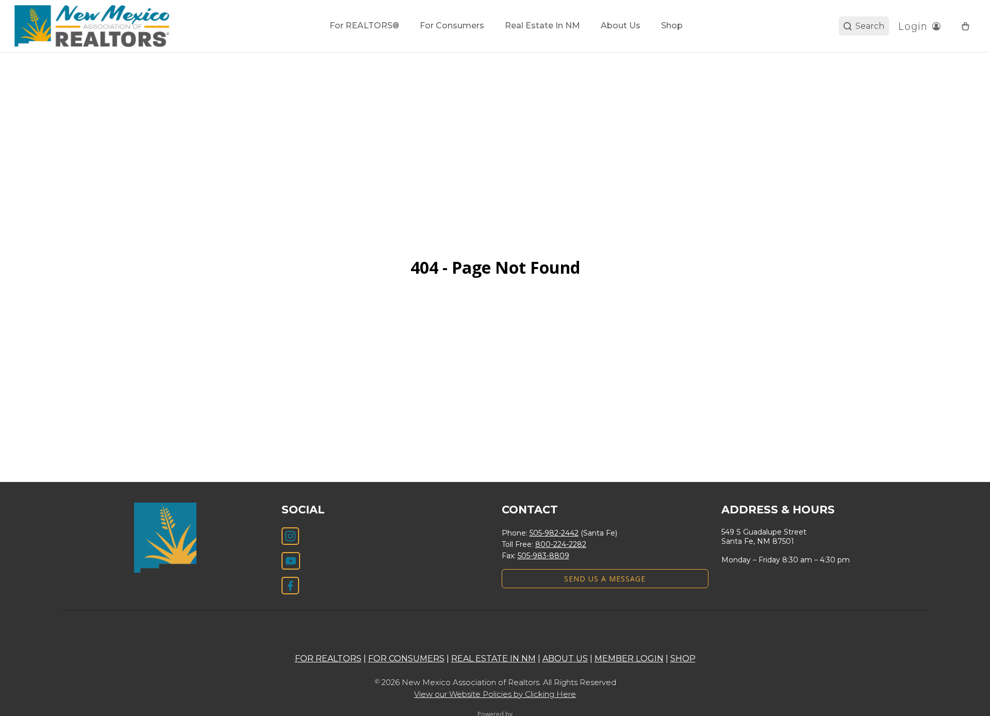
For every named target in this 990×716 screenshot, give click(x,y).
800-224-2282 (560, 544)
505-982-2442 (554, 533)
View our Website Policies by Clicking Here (495, 694)
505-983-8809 (543, 555)
